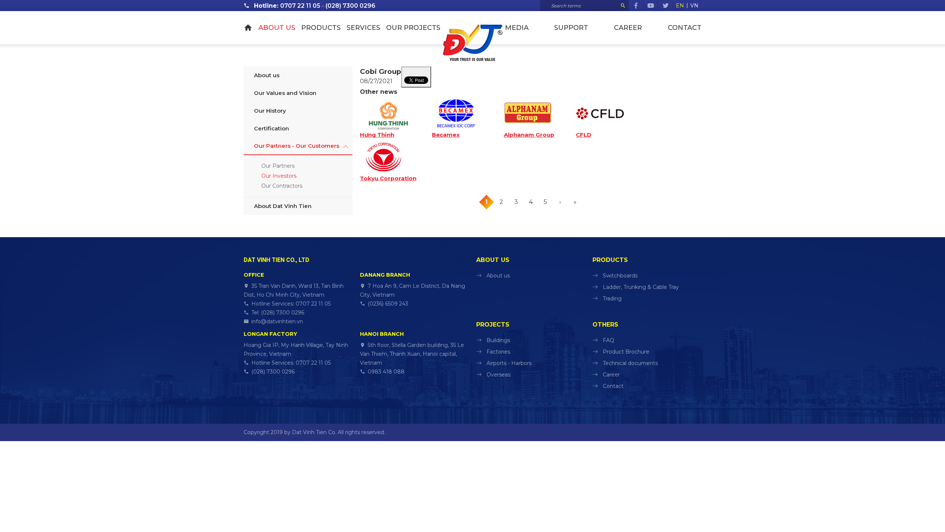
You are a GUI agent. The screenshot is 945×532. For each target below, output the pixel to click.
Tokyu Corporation (388, 178)
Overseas (499, 374)
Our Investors (278, 176)
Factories (498, 351)
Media (517, 28)
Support (571, 28)
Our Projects (413, 28)
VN (694, 5)
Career (628, 28)
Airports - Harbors (509, 363)
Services (363, 28)
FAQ (608, 340)
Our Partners (278, 166)
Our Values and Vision (285, 92)
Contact (684, 28)
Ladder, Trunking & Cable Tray (641, 287)
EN (680, 5)
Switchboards (620, 275)
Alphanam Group (529, 135)
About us (276, 28)
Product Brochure (626, 351)
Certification (271, 128)
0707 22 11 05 (300, 5)
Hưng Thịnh (377, 135)
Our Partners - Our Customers (296, 145)
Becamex (446, 135)
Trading (612, 298)
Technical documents (630, 363)
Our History (270, 110)
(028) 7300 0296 (350, 5)
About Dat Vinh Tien (283, 205)
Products (321, 28)
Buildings (498, 340)
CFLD (583, 135)
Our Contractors (281, 186)
